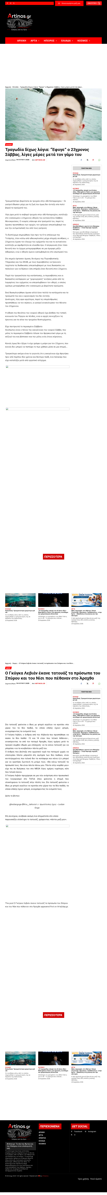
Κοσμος (76, 188)
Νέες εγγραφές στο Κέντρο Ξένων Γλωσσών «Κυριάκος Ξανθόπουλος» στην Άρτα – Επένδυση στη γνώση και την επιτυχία (86, 210)
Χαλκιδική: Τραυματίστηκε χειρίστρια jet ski (20, 611)
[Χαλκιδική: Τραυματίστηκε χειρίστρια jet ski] (20, 600)
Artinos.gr (40, 160)
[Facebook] (7, 3)
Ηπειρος (76, 224)
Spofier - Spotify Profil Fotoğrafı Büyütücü (23, 1194)
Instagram (92, 1131)
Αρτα (74, 205)
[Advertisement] (53, 63)
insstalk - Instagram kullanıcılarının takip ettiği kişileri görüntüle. (68, 1194)
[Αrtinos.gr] (21, 21)
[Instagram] (10, 3)
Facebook (78, 1131)
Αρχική (8, 87)
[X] (14, 3)
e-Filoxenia (45, 1176)
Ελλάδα (15, 87)
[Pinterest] (93, 160)
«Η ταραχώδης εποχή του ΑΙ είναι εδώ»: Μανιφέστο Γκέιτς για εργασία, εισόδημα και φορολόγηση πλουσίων (86, 191)
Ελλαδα (9, 145)
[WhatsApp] (99, 160)
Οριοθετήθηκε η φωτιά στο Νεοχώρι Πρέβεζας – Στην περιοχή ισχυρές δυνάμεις (86, 227)
